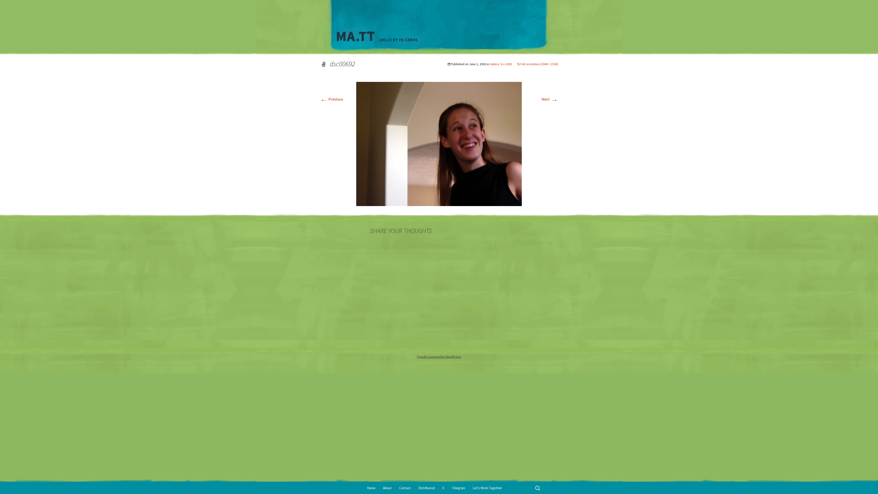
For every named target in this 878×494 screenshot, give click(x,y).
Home (371, 488)
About (387, 488)
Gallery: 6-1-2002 (501, 64)
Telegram (458, 488)
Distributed (426, 488)
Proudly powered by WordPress (439, 357)
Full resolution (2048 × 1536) (539, 64)
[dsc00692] (439, 143)
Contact (405, 488)
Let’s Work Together (487, 488)
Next (549, 99)
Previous (331, 99)
